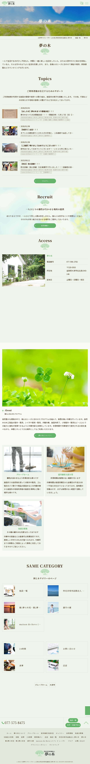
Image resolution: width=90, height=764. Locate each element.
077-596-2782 (72, 261)
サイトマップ (54, 745)
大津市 (52, 684)
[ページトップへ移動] (86, 722)
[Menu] (86, 3)
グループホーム (41, 684)
